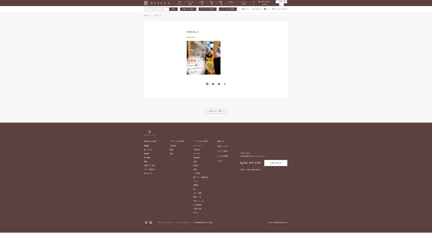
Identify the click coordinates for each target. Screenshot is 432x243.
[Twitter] (213, 84)
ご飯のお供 (197, 209)
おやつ (195, 213)
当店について (231, 3)
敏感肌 (146, 146)
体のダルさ (148, 173)
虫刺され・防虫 (149, 165)
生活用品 (173, 146)
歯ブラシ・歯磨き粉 (200, 177)
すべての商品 (190, 3)
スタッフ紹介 (222, 151)
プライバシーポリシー (164, 222)
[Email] (219, 84)
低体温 (146, 153)
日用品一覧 (201, 3)
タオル (195, 181)
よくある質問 (243, 3)
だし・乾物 (197, 193)
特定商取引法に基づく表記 (204, 222)
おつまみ (196, 153)
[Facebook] (207, 84)
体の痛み (147, 157)
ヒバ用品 (196, 173)
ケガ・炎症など (149, 169)
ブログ (253, 3)
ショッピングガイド (183, 222)
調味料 (195, 185)
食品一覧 (211, 3)
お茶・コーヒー (199, 201)
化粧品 (195, 165)
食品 (171, 153)
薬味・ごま (197, 197)
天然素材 (196, 150)
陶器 (171, 150)
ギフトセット (198, 146)
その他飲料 (197, 205)
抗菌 (195, 169)
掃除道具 (196, 157)
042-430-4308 (252, 163)
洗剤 (195, 161)
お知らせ (179, 3)
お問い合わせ (283, 3)
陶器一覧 (221, 3)
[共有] (225, 84)
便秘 (145, 161)
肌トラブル (148, 150)
